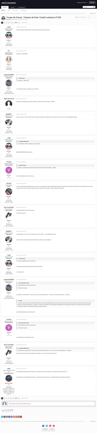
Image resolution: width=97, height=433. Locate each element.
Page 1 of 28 (24, 22)
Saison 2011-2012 (24, 19)
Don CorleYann (9, 207)
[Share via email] (19, 417)
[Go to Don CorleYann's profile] (8, 215)
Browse (5, 7)
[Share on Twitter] (2, 417)
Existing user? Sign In (82, 2)
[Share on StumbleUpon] (16, 417)
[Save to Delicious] (12, 417)
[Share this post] (94, 27)
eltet (8, 369)
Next (16, 22)
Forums (3, 10)
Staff (9, 10)
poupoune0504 (9, 75)
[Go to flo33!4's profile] (8, 191)
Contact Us (52, 429)
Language (44, 429)
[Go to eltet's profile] (8, 378)
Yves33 (8, 162)
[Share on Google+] (7, 417)
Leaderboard (24, 10)
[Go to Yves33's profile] (8, 170)
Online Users (15, 10)
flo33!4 (9, 183)
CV (9, 51)
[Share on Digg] (9, 417)
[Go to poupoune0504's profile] (8, 83)
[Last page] (19, 23)
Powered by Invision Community (48, 430)
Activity (12, 7)
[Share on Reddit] (14, 417)
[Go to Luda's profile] (3, 18)
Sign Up (92, 2)
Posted (21, 27)
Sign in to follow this (81, 17)
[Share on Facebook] (4, 417)
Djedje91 (9, 114)
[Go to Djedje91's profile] (8, 122)
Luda (9, 19)
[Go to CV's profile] (8, 59)
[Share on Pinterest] (21, 417)
